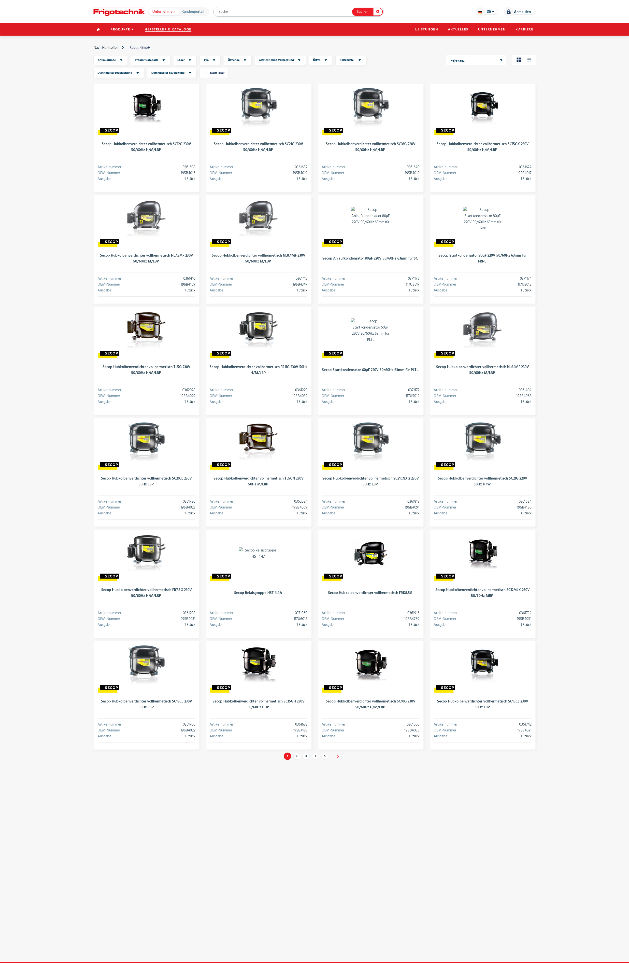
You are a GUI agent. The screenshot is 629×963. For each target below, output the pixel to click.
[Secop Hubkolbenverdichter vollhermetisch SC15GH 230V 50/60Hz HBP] (258, 665)
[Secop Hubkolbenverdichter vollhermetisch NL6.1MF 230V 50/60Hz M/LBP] (482, 330)
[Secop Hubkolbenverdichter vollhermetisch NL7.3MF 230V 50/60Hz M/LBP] (146, 219)
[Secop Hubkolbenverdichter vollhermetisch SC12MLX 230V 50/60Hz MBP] (482, 553)
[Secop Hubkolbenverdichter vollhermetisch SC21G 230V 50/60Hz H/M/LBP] (258, 107)
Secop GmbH (140, 48)
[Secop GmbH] (109, 131)
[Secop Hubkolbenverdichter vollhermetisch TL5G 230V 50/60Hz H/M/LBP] (146, 330)
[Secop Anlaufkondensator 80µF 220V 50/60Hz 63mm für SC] (370, 219)
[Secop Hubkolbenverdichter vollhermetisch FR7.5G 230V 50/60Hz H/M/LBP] (146, 553)
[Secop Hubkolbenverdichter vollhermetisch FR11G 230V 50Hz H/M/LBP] (258, 330)
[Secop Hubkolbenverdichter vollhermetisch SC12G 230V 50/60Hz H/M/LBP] (146, 107)
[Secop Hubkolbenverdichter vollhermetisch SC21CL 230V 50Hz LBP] (146, 442)
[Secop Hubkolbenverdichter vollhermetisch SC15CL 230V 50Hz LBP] (482, 665)
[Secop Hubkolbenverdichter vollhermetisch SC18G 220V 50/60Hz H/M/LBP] (370, 107)
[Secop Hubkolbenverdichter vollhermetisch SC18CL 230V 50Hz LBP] (146, 665)
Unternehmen (163, 12)
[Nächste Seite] (337, 756)
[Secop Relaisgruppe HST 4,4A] (258, 553)
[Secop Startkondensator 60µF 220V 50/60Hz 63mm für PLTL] (370, 330)
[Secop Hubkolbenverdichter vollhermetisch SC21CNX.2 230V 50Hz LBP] (370, 442)
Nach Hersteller (106, 48)
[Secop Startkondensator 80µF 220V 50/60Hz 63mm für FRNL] (482, 219)
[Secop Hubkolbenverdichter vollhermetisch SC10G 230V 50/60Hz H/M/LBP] (370, 665)
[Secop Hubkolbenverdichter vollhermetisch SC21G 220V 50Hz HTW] (482, 442)
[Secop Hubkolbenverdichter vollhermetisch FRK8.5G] (370, 553)
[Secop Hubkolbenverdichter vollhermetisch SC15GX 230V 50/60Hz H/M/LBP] (482, 107)
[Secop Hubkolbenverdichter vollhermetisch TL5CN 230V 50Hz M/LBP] (258, 442)
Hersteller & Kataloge (168, 29)
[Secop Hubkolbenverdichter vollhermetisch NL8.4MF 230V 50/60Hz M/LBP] (258, 219)
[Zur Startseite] (119, 11)
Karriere (524, 29)
